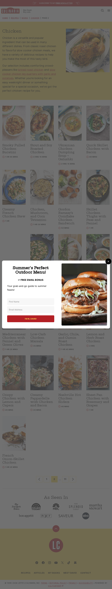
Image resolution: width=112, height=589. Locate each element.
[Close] (108, 261)
